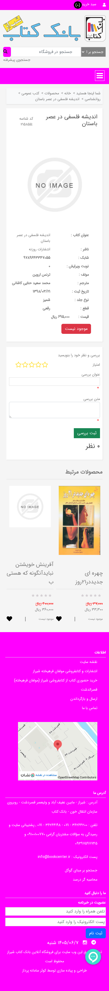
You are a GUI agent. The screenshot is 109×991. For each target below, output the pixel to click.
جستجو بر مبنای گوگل (81, 870)
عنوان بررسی (90, 374)
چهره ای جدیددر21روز (89, 577)
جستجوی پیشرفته (16, 60)
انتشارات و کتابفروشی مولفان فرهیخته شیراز (65, 671)
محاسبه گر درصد (85, 879)
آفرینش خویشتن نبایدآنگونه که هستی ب (30, 573)
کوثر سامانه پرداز (34, 970)
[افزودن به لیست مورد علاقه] (9, 619)
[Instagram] (85, 942)
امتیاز (96, 365)
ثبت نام (95, 933)
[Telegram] (93, 942)
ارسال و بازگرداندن (83, 699)
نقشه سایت (88, 662)
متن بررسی (91, 399)
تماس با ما (89, 708)
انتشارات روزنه (39, 249)
